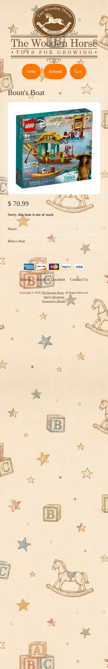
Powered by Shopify (54, 301)
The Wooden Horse (52, 292)
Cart (78, 71)
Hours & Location (50, 279)
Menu (31, 71)
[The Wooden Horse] (54, 61)
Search (25, 279)
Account (55, 71)
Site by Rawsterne (54, 296)
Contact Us (79, 279)
